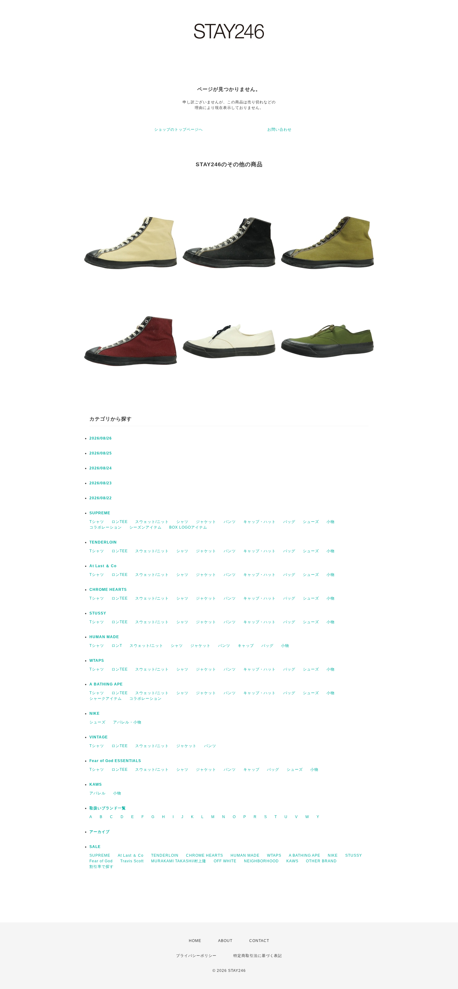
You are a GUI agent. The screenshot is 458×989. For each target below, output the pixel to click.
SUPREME (99, 513)
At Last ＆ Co (103, 566)
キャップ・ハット (259, 522)
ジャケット (206, 522)
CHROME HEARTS (108, 589)
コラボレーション (105, 527)
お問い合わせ (279, 129)
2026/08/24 (100, 468)
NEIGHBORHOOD (261, 861)
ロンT (117, 645)
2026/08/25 (100, 453)
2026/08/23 (100, 483)
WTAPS (96, 660)
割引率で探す (101, 866)
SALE (95, 847)
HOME (195, 941)
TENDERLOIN (103, 542)
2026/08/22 (100, 498)
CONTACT (259, 941)
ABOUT (225, 941)
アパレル (97, 793)
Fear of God (101, 861)
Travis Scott (132, 861)
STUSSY (97, 613)
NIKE (94, 713)
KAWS (95, 784)
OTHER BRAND (322, 861)
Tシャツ (96, 522)
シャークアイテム (105, 698)
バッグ (289, 522)
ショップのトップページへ (178, 129)
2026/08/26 (100, 438)
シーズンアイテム (145, 527)
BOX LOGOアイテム (188, 527)
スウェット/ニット (152, 522)
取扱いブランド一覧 (107, 808)
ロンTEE (120, 522)
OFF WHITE (225, 861)
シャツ (182, 522)
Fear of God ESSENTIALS (115, 761)
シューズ (311, 522)
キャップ (246, 645)
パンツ (230, 522)
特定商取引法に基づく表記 (257, 956)
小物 (331, 522)
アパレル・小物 (127, 722)
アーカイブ (99, 832)
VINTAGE (98, 737)
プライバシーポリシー (196, 956)
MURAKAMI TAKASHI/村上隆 (178, 861)
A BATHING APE (106, 684)
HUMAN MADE (104, 637)
